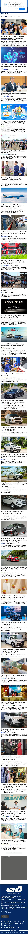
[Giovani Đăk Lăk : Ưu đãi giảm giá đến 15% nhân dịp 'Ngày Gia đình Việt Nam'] (14, 775)
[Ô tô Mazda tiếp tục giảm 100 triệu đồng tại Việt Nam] (14, 720)
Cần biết (2, 126)
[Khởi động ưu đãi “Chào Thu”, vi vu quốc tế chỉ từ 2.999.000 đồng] (14, 195)
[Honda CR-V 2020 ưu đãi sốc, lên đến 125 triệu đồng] (14, 613)
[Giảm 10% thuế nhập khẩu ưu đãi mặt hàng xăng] (14, 364)
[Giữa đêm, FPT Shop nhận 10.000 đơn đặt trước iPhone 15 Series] (14, 306)
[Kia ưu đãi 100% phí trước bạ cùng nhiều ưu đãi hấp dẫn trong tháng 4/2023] (14, 334)
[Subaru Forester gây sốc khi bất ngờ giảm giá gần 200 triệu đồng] (14, 640)
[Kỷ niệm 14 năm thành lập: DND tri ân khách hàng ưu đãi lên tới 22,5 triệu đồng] (14, 112)
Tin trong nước (4, 154)
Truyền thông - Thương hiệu (7, 705)
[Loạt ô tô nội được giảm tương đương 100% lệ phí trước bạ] (14, 418)
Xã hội (2, 787)
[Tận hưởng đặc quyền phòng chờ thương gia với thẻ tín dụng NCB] (14, 168)
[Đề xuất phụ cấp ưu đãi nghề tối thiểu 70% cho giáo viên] (14, 84)
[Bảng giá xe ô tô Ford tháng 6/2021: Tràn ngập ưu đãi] (14, 502)
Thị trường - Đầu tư (5, 69)
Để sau (16, 8)
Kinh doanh (3, 348)
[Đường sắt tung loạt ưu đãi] (14, 222)
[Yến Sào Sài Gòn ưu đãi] (14, 586)
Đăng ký (21, 8)
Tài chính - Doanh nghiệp (6, 816)
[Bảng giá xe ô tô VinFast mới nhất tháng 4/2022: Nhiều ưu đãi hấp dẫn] (14, 391)
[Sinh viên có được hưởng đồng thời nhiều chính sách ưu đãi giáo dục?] (14, 27)
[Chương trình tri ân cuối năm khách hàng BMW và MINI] (14, 693)
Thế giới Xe (3, 652)
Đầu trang (14, 930)
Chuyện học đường (5, 39)
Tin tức (2, 292)
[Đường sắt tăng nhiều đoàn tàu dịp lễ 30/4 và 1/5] (14, 280)
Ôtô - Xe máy (3, 403)
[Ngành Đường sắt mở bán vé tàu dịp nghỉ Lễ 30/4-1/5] (14, 142)
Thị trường (3, 319)
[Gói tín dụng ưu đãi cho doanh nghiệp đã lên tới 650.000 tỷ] (14, 666)
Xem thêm (13, 853)
